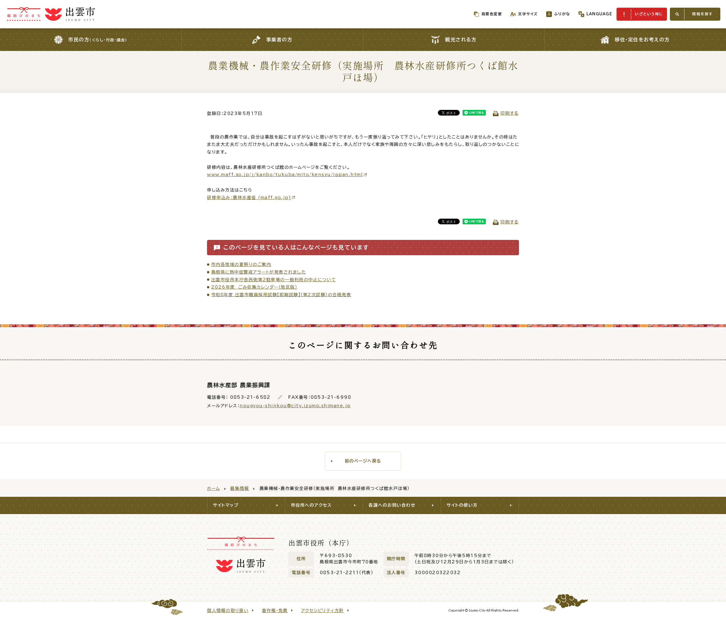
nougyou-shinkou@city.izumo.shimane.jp (295, 406)
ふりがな (562, 14)
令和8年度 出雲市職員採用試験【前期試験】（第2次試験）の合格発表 (281, 295)
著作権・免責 (275, 610)
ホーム (213, 488)
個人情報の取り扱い (228, 610)
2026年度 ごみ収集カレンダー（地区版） (254, 287)
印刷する (510, 113)
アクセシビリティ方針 (322, 610)
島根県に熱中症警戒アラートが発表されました (258, 272)
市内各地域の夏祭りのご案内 (241, 264)
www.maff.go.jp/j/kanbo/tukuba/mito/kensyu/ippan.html (285, 174)
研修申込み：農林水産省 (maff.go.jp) (249, 197)
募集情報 (239, 488)
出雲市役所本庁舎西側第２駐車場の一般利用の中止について (273, 280)
